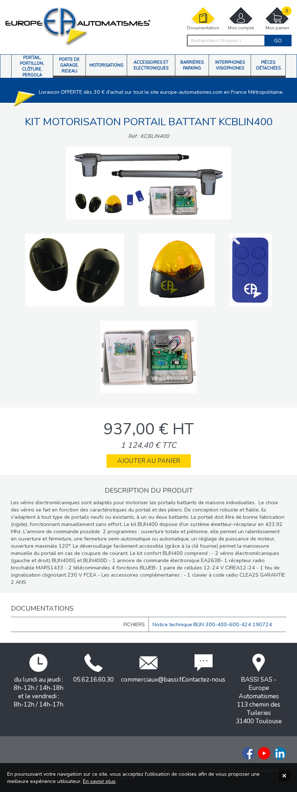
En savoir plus (99, 781)
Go (278, 40)
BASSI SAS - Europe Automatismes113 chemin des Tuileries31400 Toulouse (259, 700)
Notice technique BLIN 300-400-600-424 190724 (212, 624)
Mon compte (241, 28)
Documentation (203, 28)
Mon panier (277, 19)
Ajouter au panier (148, 461)
